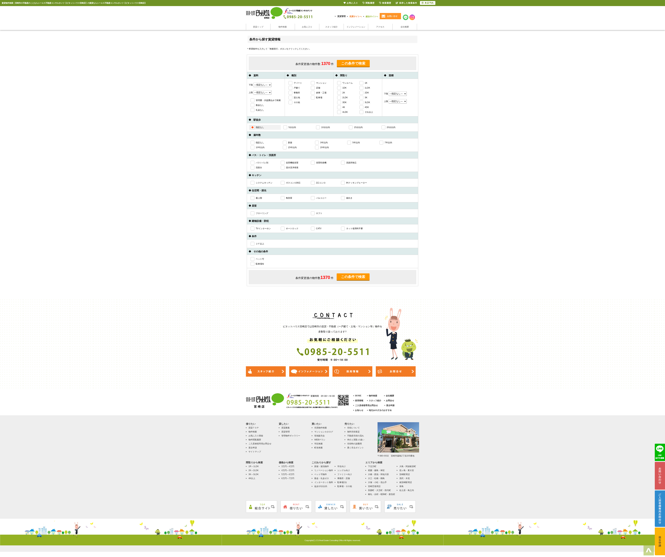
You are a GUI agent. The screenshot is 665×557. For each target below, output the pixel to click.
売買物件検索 (320, 428)
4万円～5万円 (287, 470)
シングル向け (343, 470)
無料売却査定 (353, 432)
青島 (401, 486)
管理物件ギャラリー (290, 436)
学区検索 (318, 443)
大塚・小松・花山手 (377, 482)
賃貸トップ (258, 27)
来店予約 (429, 3)
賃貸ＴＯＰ (254, 428)
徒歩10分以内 (320, 486)
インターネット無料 (323, 482)
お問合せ (390, 400)
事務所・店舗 (343, 478)
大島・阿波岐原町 (407, 466)
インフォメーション (356, 27)
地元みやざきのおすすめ (380, 410)
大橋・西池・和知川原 (378, 474)
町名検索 (318, 447)
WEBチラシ (319, 439)
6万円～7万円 (287, 478)
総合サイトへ (372, 16)
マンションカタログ (323, 432)
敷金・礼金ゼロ (321, 478)
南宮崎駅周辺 (405, 482)
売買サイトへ (355, 16)
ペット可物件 (320, 474)
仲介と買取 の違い (355, 439)
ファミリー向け (344, 474)
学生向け (341, 466)
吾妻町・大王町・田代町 (379, 490)
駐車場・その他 (344, 486)
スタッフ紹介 (331, 27)
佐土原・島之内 (406, 490)
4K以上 (252, 478)
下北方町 (372, 466)
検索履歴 (386, 3)
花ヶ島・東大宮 (406, 470)
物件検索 (282, 27)
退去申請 (390, 405)
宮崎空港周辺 (374, 486)
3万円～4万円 (287, 466)
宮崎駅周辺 (404, 474)
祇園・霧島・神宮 (376, 470)
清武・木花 (404, 478)
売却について (353, 428)
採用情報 (359, 400)
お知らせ (359, 410)
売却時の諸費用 (354, 443)
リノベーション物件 (323, 470)
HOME (358, 395)
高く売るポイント (355, 447)
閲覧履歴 (370, 3)
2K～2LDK (254, 470)
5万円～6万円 (287, 474)
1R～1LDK (254, 466)
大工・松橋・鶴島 (376, 478)
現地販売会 (319, 436)
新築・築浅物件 (321, 466)
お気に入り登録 (256, 436)
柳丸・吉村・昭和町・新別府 (381, 494)
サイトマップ (255, 451)
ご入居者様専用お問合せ (366, 405)
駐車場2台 (342, 482)
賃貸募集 (285, 428)
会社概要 (405, 27)
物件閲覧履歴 (255, 439)
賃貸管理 (341, 16)
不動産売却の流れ (355, 436)
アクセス (380, 27)
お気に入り (307, 27)
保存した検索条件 (408, 3)
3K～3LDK (254, 474)
